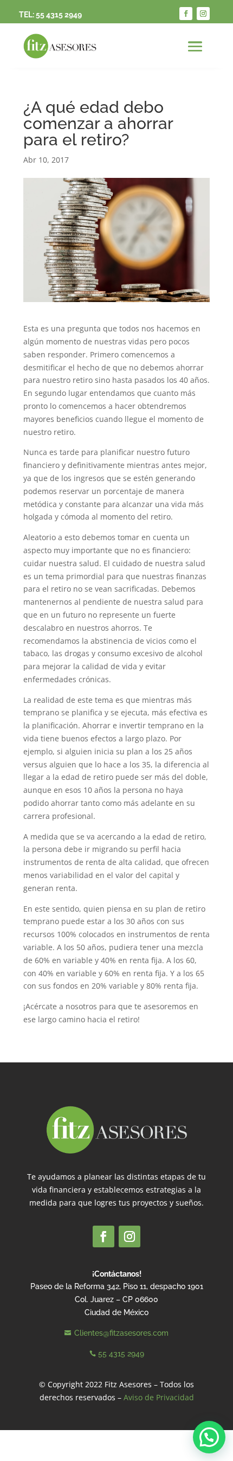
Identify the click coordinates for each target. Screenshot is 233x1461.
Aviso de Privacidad (159, 1397)
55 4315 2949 (59, 14)
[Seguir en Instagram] (203, 13)
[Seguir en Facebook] (185, 13)
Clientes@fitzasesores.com (121, 1333)
